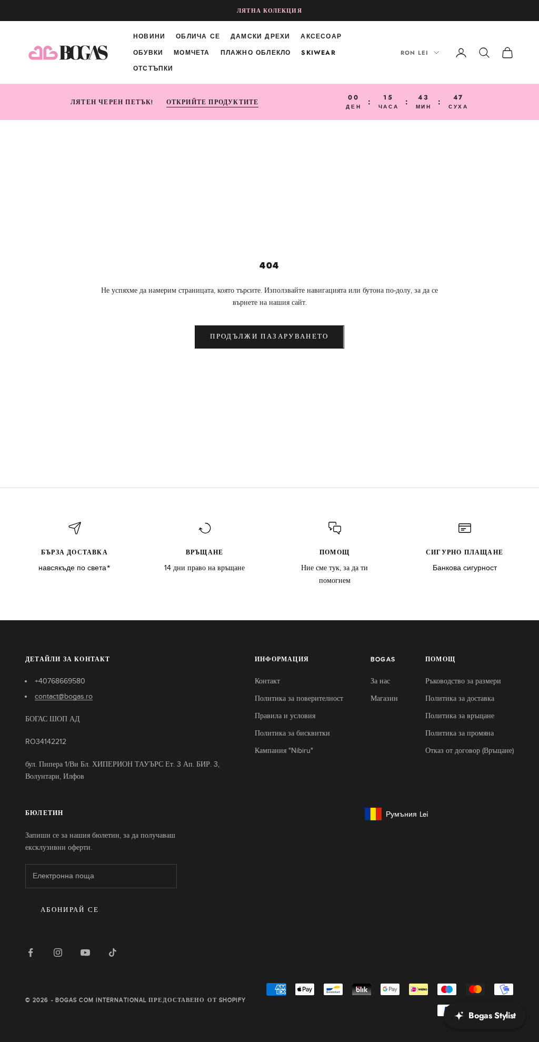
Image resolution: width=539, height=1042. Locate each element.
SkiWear (318, 52)
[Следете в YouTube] (85, 952)
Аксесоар (321, 36)
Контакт (267, 681)
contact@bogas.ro (64, 696)
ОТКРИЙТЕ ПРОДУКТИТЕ (212, 102)
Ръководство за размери (463, 681)
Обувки (148, 52)
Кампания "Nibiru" (284, 751)
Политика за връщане (459, 716)
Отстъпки (153, 68)
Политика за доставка (459, 698)
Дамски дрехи (260, 36)
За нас (380, 681)
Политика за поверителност (299, 698)
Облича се (198, 36)
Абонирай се (70, 910)
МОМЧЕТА (191, 52)
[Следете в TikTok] (112, 952)
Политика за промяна (459, 733)
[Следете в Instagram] (58, 952)
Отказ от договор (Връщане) (469, 751)
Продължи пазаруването (269, 336)
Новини (149, 36)
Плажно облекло (256, 52)
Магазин (384, 698)
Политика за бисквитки (292, 733)
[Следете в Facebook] (30, 952)
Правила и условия (285, 716)
